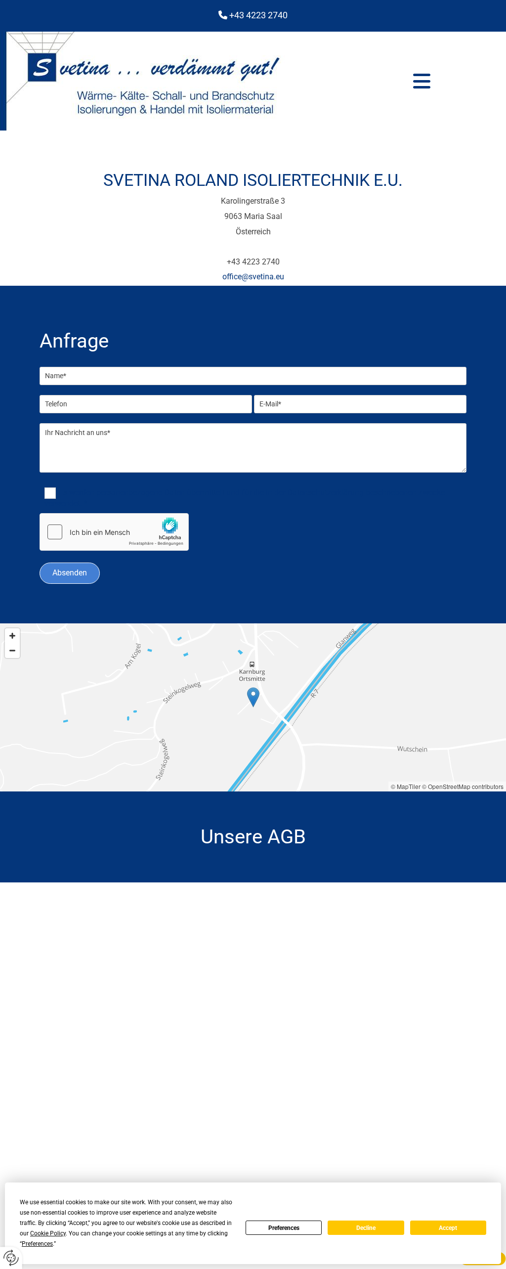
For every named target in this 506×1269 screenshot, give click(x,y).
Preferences (283, 1228)
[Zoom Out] (12, 650)
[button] (422, 81)
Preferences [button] (37, 1243)
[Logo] (165, 81)
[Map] (253, 707)
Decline (366, 1228)
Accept (448, 1228)
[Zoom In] (12, 635)
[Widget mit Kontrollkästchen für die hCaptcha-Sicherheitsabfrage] (114, 532)
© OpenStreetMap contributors (463, 786)
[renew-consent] (11, 1258)
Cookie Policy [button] (48, 1233)
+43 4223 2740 (258, 15)
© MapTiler (406, 786)
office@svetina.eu (253, 276)
